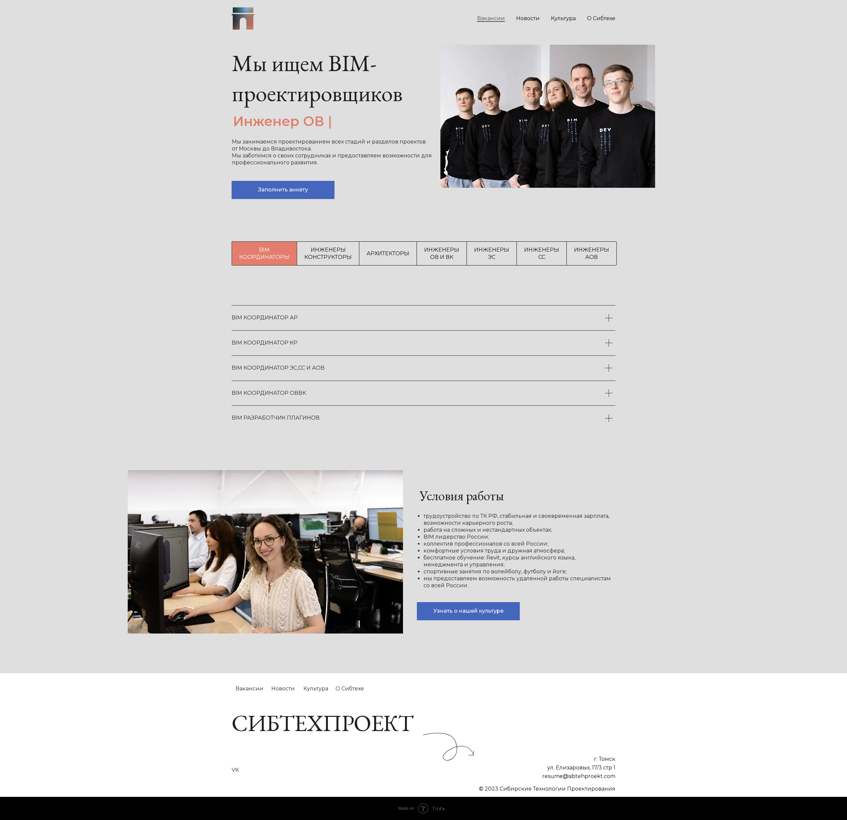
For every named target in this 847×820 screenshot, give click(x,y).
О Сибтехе (601, 18)
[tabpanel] (423, 357)
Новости (528, 18)
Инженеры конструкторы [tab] (328, 253)
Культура (563, 18)
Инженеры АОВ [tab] (591, 253)
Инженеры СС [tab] (541, 253)
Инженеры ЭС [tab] (491, 253)
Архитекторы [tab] (388, 253)
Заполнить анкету (283, 189)
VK (235, 770)
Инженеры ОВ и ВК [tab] (441, 253)
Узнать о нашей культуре (468, 611)
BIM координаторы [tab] (264, 253)
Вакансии (491, 18)
